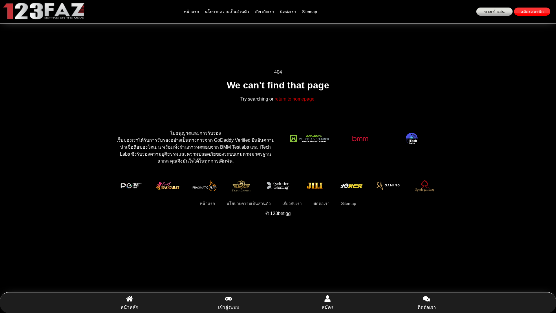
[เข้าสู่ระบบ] (228, 298)
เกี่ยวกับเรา (264, 11)
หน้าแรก (191, 11)
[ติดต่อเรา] (426, 298)
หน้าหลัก (129, 307)
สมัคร (328, 307)
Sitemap (309, 11)
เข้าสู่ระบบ (228, 307)
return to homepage (294, 99)
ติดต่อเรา (288, 11)
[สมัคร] (327, 298)
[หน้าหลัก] (129, 298)
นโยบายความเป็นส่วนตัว (227, 11)
